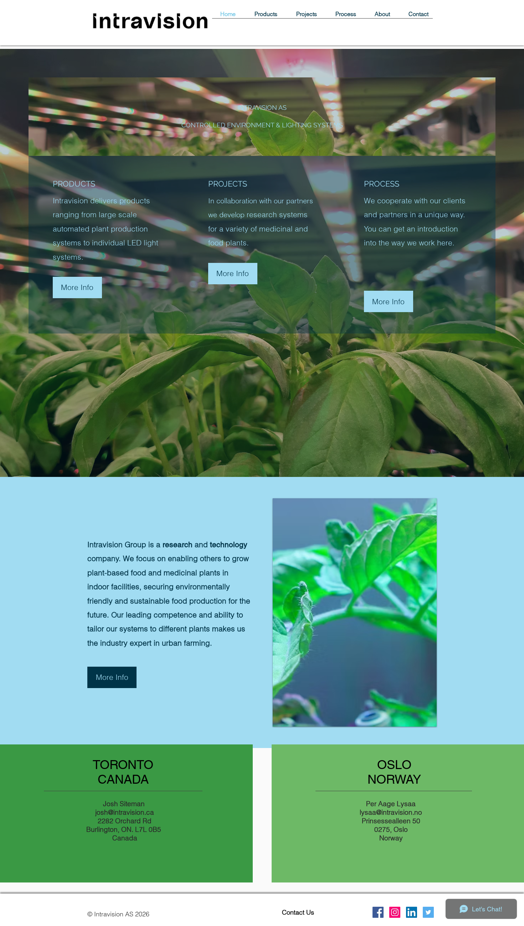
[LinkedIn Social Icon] (411, 912)
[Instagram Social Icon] (394, 912)
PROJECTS (227, 183)
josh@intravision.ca (124, 812)
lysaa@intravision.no (391, 812)
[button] (232, 273)
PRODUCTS (74, 183)
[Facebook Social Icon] (378, 912)
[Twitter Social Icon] (428, 912)
